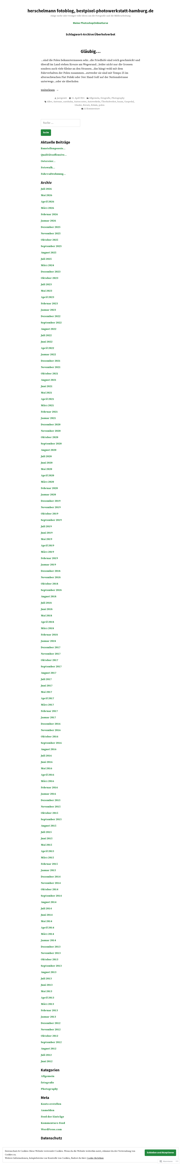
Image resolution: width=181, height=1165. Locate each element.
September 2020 (51, 443)
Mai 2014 (46, 921)
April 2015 (47, 851)
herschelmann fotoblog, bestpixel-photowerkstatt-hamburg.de (90, 11)
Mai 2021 (46, 392)
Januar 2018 (48, 641)
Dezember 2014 (50, 876)
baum (120, 101)
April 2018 (47, 622)
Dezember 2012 (50, 1023)
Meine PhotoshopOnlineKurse (90, 23)
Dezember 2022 (50, 316)
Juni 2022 (46, 341)
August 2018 (48, 596)
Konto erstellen (51, 1104)
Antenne (57, 101)
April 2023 (47, 297)
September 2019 (51, 520)
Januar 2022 (48, 354)
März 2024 (47, 265)
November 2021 (51, 367)
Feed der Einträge (52, 1116)
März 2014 (47, 934)
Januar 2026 (48, 220)
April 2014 (47, 927)
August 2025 (48, 252)
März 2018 (47, 628)
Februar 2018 (49, 634)
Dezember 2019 (50, 501)
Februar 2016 (49, 787)
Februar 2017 (49, 711)
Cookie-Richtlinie (95, 1158)
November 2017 (51, 654)
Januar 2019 (48, 564)
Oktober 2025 (49, 240)
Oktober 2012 (49, 1036)
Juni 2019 (46, 533)
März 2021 (47, 405)
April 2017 (47, 698)
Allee (49, 101)
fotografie (105, 98)
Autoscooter (80, 101)
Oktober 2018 (49, 583)
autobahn (68, 101)
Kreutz (86, 105)
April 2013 (47, 997)
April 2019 (47, 545)
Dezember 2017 (50, 647)
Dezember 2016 (50, 724)
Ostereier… (48, 161)
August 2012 (48, 1048)
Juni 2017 (46, 685)
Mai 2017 (46, 692)
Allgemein (94, 98)
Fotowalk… (48, 167)
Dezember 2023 (50, 271)
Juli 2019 (46, 526)
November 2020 (51, 431)
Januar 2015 (48, 870)
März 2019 (47, 552)
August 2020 (48, 450)
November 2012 (51, 1029)
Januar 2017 (48, 717)
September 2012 (51, 1042)
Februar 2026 (49, 214)
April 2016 (47, 775)
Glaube (78, 105)
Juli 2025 (46, 259)
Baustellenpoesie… (53, 148)
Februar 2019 (49, 558)
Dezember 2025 (50, 227)
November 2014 (51, 883)
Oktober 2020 (49, 437)
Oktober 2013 (49, 959)
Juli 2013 (46, 978)
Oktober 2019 (49, 513)
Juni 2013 (46, 985)
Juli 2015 (46, 832)
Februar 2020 (49, 488)
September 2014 (51, 896)
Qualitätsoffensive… (54, 155)
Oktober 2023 (49, 278)
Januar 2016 (48, 794)
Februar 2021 (49, 412)
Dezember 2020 (50, 424)
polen (101, 105)
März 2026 (47, 208)
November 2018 (51, 577)
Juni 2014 (46, 915)
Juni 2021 (46, 386)
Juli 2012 (46, 1055)
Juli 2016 (46, 755)
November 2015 (51, 806)
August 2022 (48, 329)
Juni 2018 (46, 609)
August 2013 (48, 972)
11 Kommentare (92, 109)
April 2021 (47, 399)
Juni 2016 (46, 762)
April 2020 (47, 475)
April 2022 (47, 348)
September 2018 (51, 590)
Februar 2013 (49, 1010)
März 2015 (47, 857)
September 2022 (51, 322)
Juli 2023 (46, 284)
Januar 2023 (48, 310)
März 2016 (47, 781)
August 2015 (48, 825)
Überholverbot (108, 101)
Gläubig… (91, 51)
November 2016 (51, 730)
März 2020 (47, 482)
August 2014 (48, 902)
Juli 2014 (46, 908)
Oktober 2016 (49, 736)
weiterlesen (48, 90)
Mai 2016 (46, 768)
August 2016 (48, 749)
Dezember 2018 (50, 571)
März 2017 (47, 704)
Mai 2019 (46, 539)
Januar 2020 (48, 494)
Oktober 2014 (49, 889)
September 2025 (51, 246)
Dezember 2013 (50, 946)
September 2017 (51, 666)
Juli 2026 (46, 189)
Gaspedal (129, 101)
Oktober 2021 (49, 373)
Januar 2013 (48, 1017)
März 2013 (47, 1004)
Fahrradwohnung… (53, 174)
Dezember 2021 (50, 361)
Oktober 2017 (49, 660)
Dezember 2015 (50, 800)
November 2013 (51, 953)
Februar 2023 (49, 303)
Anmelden (47, 1110)
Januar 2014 (48, 940)
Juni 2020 (46, 462)
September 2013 (51, 966)
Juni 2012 (46, 1061)
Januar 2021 (48, 418)
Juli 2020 (46, 456)
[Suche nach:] (60, 123)
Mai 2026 (46, 195)
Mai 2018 (46, 615)
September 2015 (51, 819)
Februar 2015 (49, 864)
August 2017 (48, 673)
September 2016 (51, 743)
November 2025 (51, 233)
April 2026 (47, 201)
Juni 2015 (46, 838)
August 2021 (48, 380)
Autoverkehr (94, 101)
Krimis (94, 105)
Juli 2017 (46, 679)
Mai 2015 (46, 845)
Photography (118, 98)
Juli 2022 (46, 335)
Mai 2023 (46, 291)
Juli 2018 (46, 603)
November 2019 (51, 507)
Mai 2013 (46, 991)
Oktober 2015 (49, 813)
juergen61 (62, 98)
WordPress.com (51, 1129)
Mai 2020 (46, 469)
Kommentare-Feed (53, 1123)
